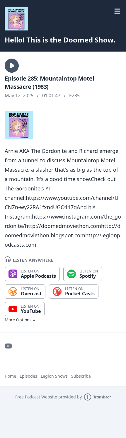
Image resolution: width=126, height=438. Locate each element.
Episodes (28, 376)
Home (10, 376)
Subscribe (81, 376)
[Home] (16, 18)
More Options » (20, 320)
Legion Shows (54, 376)
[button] (12, 66)
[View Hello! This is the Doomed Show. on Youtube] (8, 346)
